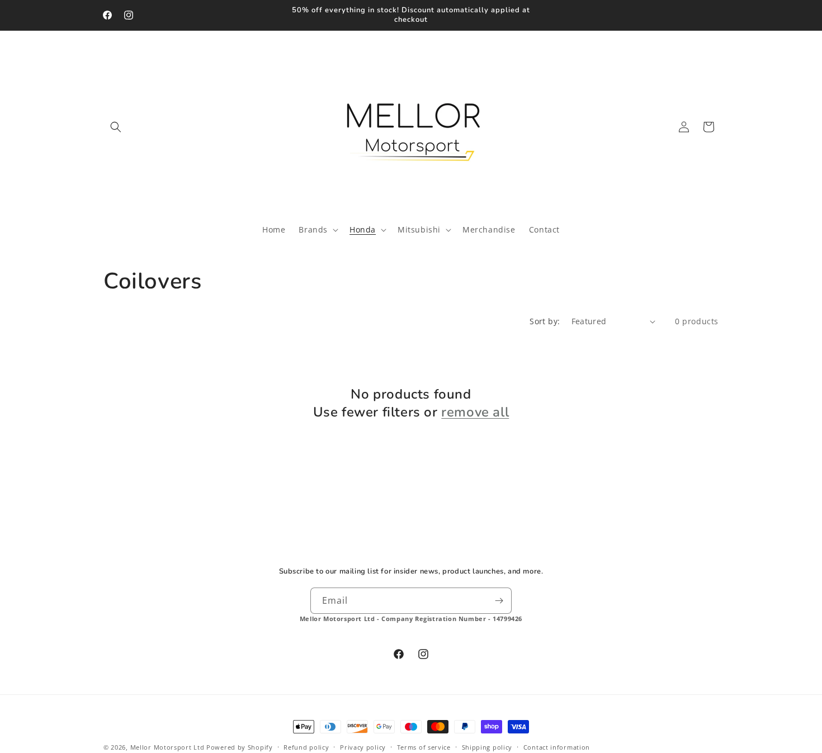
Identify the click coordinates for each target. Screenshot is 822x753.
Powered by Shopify (239, 747)
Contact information (556, 746)
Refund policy (306, 746)
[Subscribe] (498, 601)
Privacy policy (363, 746)
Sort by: (545, 321)
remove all (475, 412)
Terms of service (424, 746)
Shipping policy (487, 746)
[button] (115, 127)
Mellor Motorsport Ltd (167, 747)
